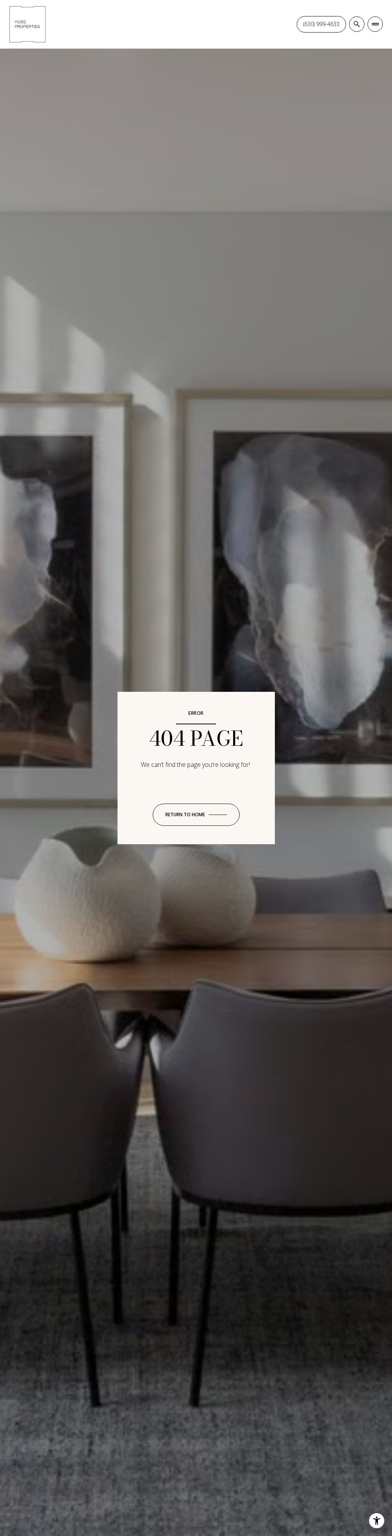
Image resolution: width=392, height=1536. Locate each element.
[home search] (356, 24)
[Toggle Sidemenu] (375, 24)
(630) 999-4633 (321, 24)
